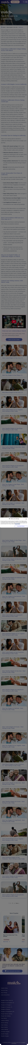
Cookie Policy (17, 523)
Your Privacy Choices (20, 526)
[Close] (26, 519)
